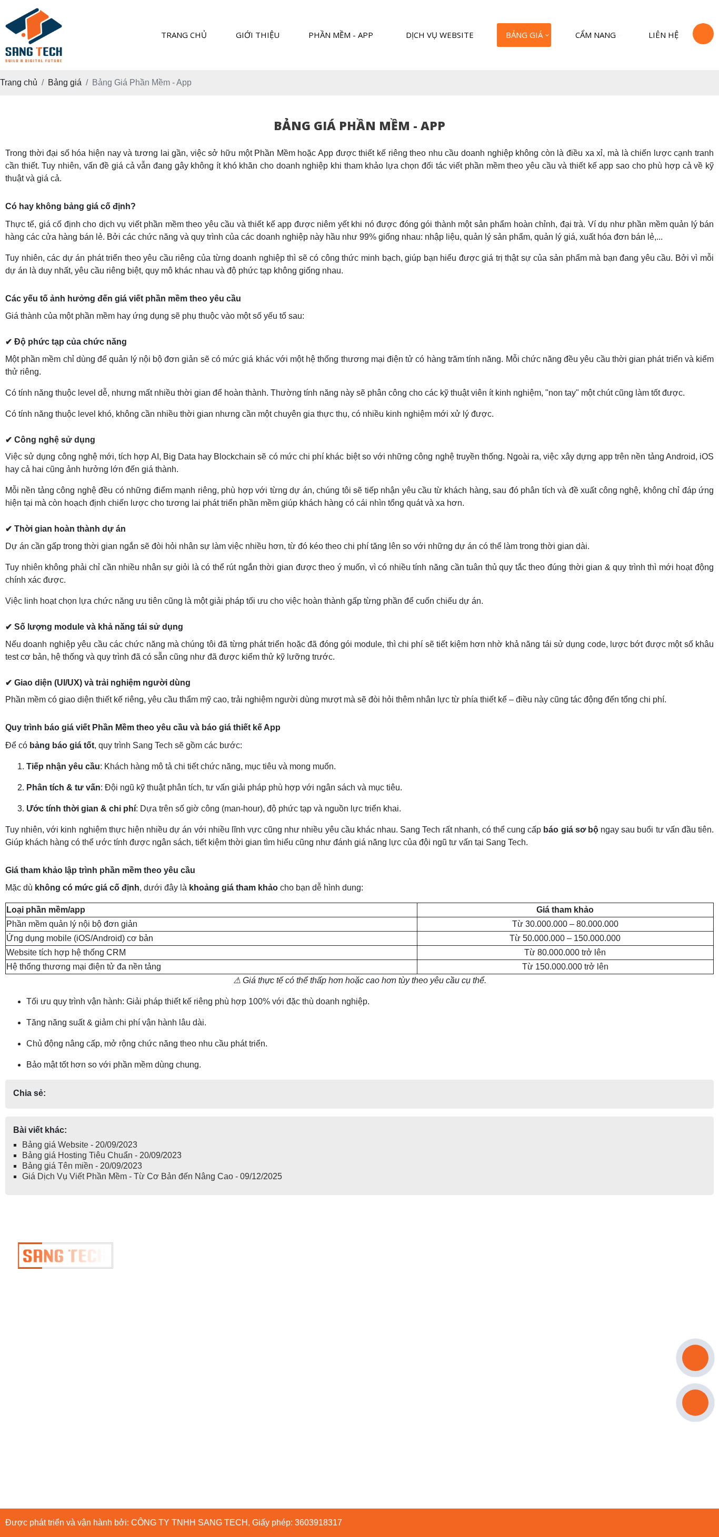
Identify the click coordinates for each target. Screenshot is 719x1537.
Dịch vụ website (440, 35)
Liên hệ (663, 35)
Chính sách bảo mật (291, 1297)
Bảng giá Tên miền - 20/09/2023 (82, 1165)
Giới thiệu (257, 35)
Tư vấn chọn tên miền (295, 1343)
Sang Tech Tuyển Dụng (298, 1273)
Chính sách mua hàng (294, 1389)
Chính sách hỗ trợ (287, 1320)
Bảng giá (524, 35)
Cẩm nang (595, 35)
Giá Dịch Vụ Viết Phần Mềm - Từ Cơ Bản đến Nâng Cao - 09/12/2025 (152, 1176)
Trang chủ (184, 35)
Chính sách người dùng (298, 1366)
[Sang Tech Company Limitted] (66, 1248)
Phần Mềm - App (340, 35)
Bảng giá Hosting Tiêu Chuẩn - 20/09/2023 (102, 1155)
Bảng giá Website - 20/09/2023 (79, 1144)
